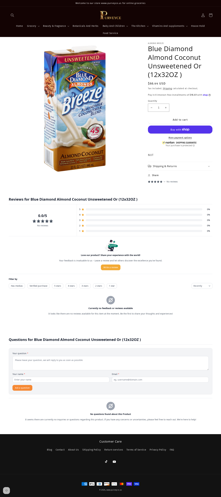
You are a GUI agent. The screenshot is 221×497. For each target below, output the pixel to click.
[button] (12, 15)
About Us (73, 449)
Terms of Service (136, 449)
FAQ (172, 449)
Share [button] (155, 175)
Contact (60, 449)
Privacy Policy (158, 449)
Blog (49, 449)
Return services (113, 449)
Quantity (152, 100)
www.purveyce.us (114, 490)
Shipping (167, 88)
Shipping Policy (91, 449)
